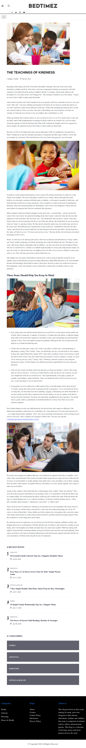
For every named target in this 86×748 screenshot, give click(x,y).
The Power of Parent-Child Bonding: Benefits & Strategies (34, 620)
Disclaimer (34, 718)
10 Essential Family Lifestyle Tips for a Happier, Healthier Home (36, 556)
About (32, 709)
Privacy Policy (35, 721)
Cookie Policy (35, 715)
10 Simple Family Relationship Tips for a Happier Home (33, 605)
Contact (33, 712)
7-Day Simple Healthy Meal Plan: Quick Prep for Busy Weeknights (37, 589)
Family (16, 79)
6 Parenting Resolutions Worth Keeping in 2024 (23, 419)
